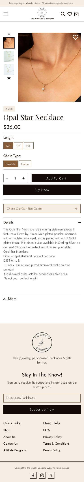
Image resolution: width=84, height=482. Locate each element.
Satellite (10, 164)
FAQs (46, 430)
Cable (25, 164)
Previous (9, 34)
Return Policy (51, 450)
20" (28, 146)
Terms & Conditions (56, 443)
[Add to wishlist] (75, 38)
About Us (9, 437)
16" (8, 146)
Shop (6, 430)
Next (9, 78)
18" (18, 146)
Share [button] (12, 298)
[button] (5, 14)
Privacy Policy (52, 437)
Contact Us (10, 443)
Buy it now (42, 189)
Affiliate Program (14, 450)
